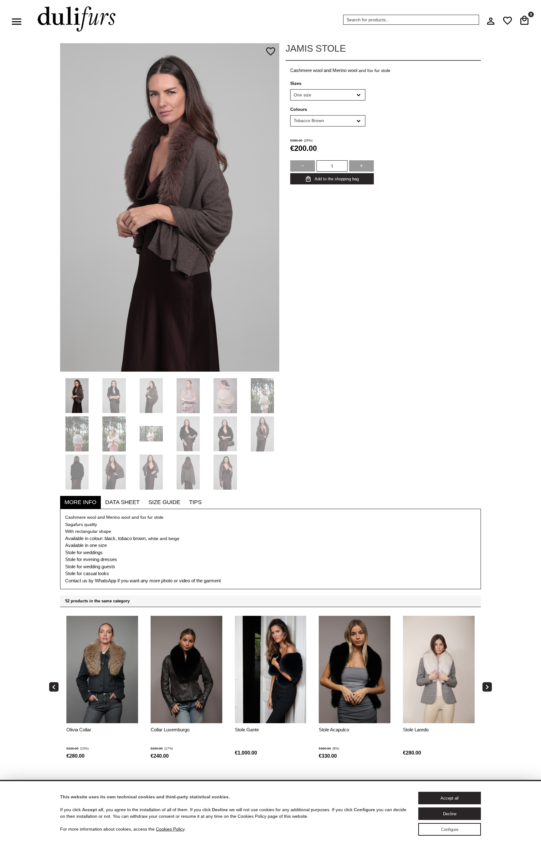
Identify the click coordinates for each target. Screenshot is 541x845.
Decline (449, 814)
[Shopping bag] (524, 21)
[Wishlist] (507, 21)
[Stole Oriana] (447, 688)
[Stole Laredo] (363, 688)
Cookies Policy (170, 829)
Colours (298, 109)
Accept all (450, 798)
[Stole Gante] (195, 688)
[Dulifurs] (77, 19)
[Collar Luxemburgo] (111, 688)
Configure (449, 829)
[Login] (490, 22)
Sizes (295, 83)
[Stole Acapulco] (279, 688)
